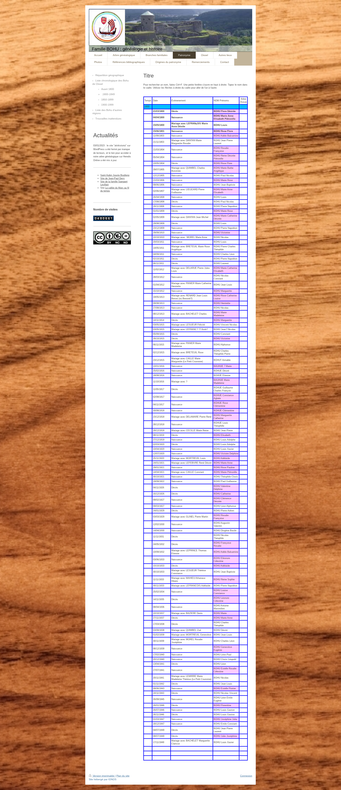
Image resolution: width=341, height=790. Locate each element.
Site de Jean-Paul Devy (112, 178)
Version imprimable (103, 775)
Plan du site (122, 775)
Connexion (246, 775)
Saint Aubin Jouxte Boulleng (114, 175)
